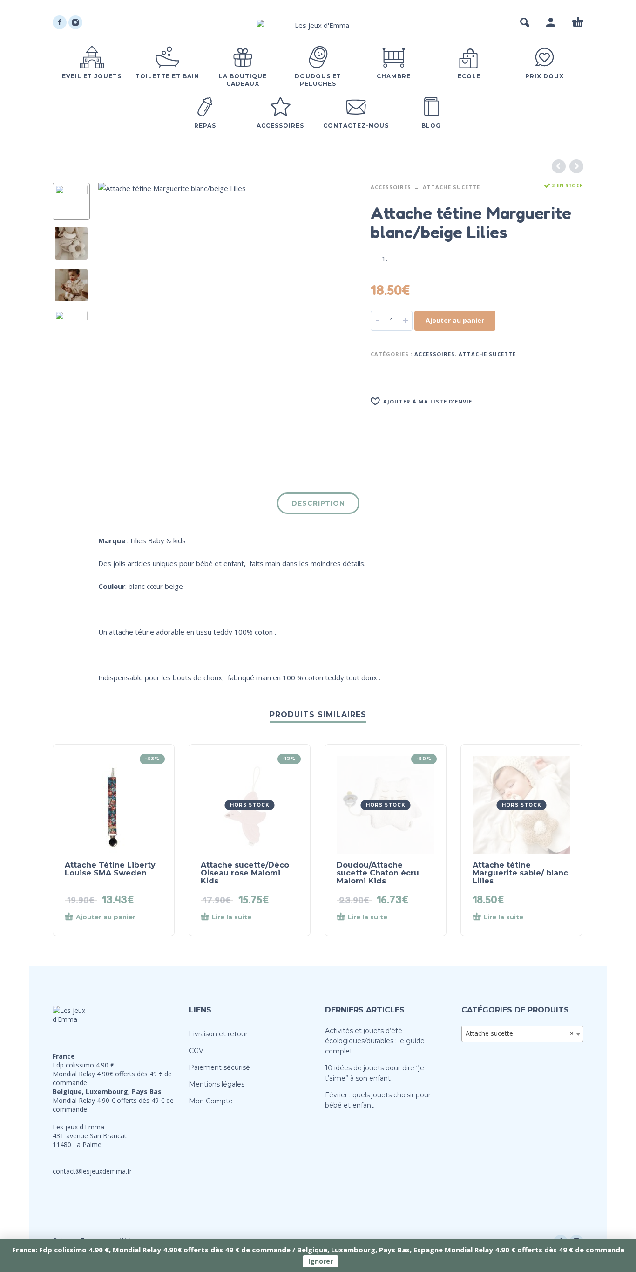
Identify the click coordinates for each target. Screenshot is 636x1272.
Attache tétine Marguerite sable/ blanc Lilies (520, 873)
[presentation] (117, 311)
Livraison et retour (218, 1034)
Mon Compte (211, 1101)
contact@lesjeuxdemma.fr (92, 1171)
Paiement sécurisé (219, 1067)
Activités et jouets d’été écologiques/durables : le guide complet (375, 1040)
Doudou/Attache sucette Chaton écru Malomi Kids (378, 873)
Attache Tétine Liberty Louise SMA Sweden (110, 869)
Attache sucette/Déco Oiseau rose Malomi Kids (245, 873)
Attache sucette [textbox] (520, 1033)
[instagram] (75, 22)
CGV (196, 1050)
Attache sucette (451, 187)
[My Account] (550, 22)
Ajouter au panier (455, 320)
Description (318, 503)
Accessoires (391, 187)
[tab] (318, 505)
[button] (524, 22)
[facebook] (60, 22)
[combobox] (522, 1034)
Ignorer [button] (320, 1261)
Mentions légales (216, 1084)
